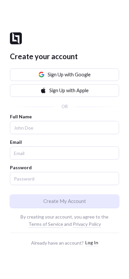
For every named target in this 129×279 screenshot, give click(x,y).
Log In (91, 242)
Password (21, 167)
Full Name (21, 116)
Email (16, 142)
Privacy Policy (87, 224)
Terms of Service (45, 224)
